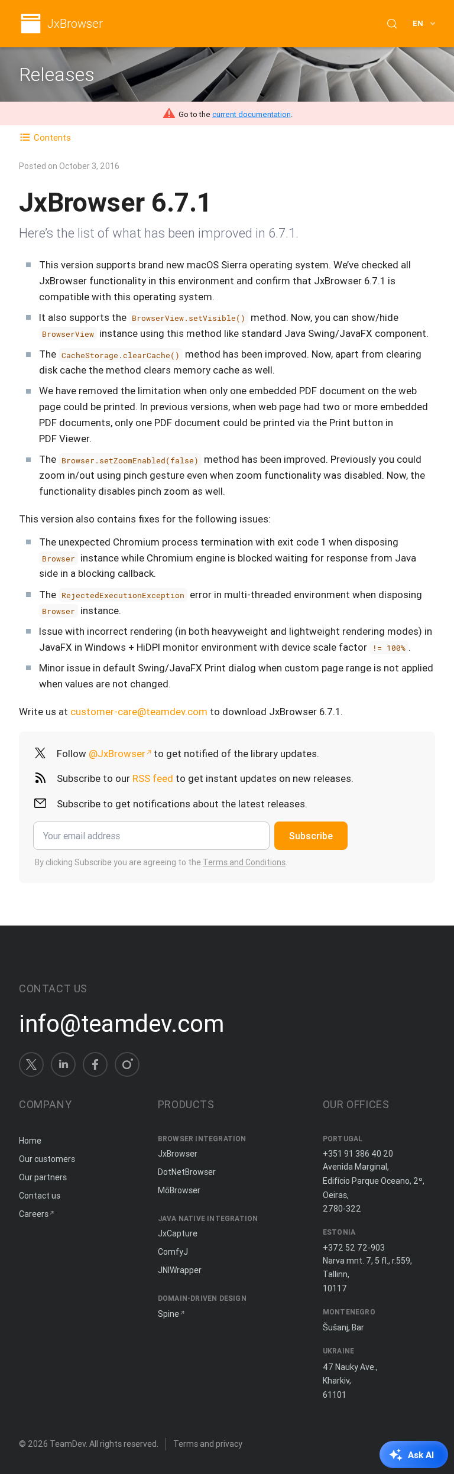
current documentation (251, 114)
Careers (33, 1214)
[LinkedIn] (63, 1064)
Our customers (47, 1159)
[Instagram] (127, 1064)
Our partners (43, 1177)
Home (30, 1140)
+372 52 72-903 (354, 1247)
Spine (168, 1314)
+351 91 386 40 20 (358, 1153)
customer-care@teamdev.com (138, 711)
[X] (31, 1064)
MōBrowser (179, 1190)
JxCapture (177, 1233)
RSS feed (152, 778)
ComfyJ (173, 1251)
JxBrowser (75, 24)
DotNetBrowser (187, 1172)
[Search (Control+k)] (392, 23)
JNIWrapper (180, 1270)
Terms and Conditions (244, 862)
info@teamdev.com (121, 1023)
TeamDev (68, 1444)
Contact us (39, 1195)
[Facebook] (95, 1064)
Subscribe (311, 836)
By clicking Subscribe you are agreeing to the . (161, 862)
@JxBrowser (117, 753)
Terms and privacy (207, 1444)
